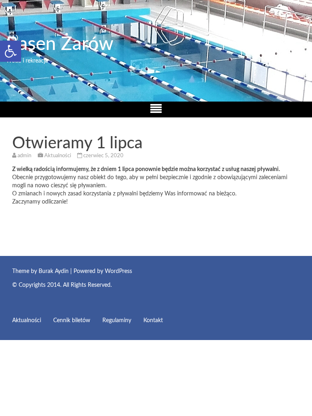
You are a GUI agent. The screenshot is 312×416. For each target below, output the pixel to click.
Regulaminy (116, 320)
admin (24, 155)
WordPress (118, 271)
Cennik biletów (71, 320)
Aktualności (57, 155)
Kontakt (153, 320)
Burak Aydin (54, 271)
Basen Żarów (59, 44)
